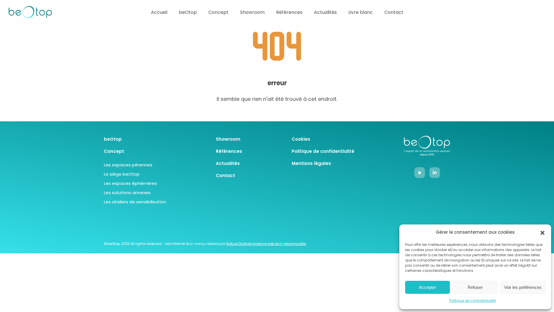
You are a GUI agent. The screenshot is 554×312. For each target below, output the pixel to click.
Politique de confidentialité (472, 301)
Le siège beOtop (122, 174)
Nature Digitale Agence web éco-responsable (266, 244)
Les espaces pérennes (128, 165)
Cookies (301, 139)
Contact (393, 12)
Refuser (475, 287)
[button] (542, 233)
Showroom (252, 12)
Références (289, 12)
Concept (218, 12)
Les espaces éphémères (130, 183)
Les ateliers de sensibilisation (135, 202)
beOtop (188, 12)
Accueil (159, 12)
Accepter (427, 287)
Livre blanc (360, 12)
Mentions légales (311, 164)
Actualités (325, 12)
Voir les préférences (523, 287)
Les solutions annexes (127, 193)
